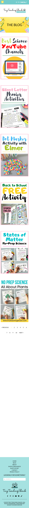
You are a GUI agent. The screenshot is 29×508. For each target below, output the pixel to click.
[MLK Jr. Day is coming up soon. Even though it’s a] (14, 365)
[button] (2, 2)
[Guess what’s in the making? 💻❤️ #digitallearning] (14, 415)
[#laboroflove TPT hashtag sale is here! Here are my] (14, 448)
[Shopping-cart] (24, 2)
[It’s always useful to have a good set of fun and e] (14, 348)
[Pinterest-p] (18, 2)
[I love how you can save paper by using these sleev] (14, 381)
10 (16, 332)
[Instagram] (20, 2)
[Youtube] (22, 2)
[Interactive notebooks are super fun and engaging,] (14, 431)
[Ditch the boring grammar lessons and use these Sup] (14, 398)
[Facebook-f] (16, 2)
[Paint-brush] (25, 2)
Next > (21, 332)
